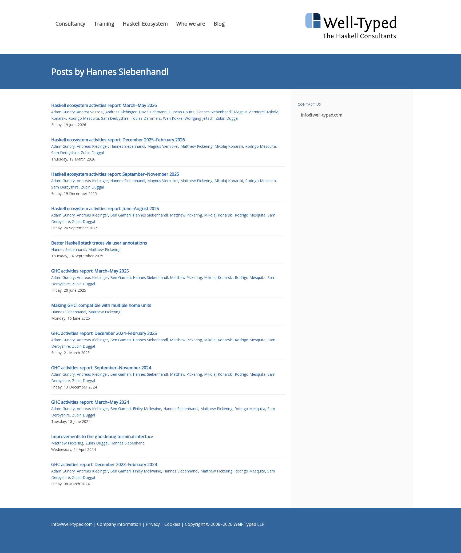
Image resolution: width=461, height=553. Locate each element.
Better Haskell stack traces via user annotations (99, 243)
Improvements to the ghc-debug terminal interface (102, 436)
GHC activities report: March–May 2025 (90, 271)
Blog (219, 23)
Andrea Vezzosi (90, 111)
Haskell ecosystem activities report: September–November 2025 (115, 174)
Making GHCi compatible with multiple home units (101, 305)
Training (104, 23)
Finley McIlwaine (147, 408)
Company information (119, 524)
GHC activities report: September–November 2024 (101, 368)
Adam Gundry (63, 111)
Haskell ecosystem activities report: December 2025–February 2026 (118, 140)
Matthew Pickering (196, 146)
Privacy (153, 524)
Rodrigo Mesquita (83, 118)
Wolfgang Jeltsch (199, 118)
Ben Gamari (120, 215)
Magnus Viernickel (249, 111)
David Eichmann (152, 111)
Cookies (172, 524)
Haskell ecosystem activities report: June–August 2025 (105, 208)
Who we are (190, 23)
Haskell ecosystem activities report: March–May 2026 (104, 105)
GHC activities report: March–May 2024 (90, 402)
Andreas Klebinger (121, 111)
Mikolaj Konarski (228, 146)
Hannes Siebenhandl (214, 111)
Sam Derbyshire (115, 118)
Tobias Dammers (146, 118)
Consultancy (70, 23)
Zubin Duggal (227, 118)
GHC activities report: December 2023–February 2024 (104, 464)
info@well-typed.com (321, 115)
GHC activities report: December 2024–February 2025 (104, 333)
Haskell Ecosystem (145, 23)
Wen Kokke (172, 118)
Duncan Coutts (181, 111)
